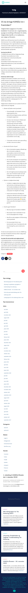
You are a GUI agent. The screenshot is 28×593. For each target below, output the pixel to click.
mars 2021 (6, 367)
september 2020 (7, 373)
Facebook (6, 454)
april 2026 (6, 312)
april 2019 (6, 400)
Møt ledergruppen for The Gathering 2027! (13, 281)
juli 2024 (5, 331)
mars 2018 (6, 414)
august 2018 (6, 406)
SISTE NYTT (10, 253)
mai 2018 (6, 409)
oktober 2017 (7, 417)
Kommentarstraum (8, 443)
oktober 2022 (7, 353)
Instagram (6, 465)
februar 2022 (6, 359)
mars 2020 (6, 381)
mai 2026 (6, 309)
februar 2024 (6, 337)
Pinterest (6, 468)
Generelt (6, 427)
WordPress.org (7, 446)
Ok (14, 590)
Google (5, 459)
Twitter (5, 457)
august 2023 (6, 345)
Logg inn (6, 438)
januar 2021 (6, 370)
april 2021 (6, 364)
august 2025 (6, 317)
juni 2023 (6, 348)
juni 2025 (6, 323)
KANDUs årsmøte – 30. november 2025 (12, 289)
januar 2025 (6, 328)
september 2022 (7, 356)
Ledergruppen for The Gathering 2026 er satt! (13, 297)
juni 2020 (6, 378)
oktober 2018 (7, 403)
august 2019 (6, 397)
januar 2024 (6, 339)
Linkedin (5, 462)
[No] (26, 584)
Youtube (5, 470)
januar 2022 (6, 362)
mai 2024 (6, 334)
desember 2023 (7, 342)
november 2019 (7, 389)
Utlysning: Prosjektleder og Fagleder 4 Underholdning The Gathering (12, 537)
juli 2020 (5, 375)
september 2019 (7, 395)
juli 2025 (5, 320)
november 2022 (7, 351)
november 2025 (7, 315)
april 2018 (6, 411)
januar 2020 (6, 384)
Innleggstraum (7, 440)
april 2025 (6, 326)
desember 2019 (7, 386)
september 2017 (7, 420)
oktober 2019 (7, 392)
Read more (6, 524)
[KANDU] (6, 2)
